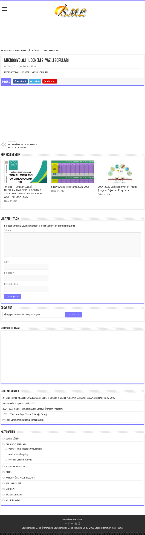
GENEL (9, 472)
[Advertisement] (72, 33)
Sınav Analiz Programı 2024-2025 (70, 186)
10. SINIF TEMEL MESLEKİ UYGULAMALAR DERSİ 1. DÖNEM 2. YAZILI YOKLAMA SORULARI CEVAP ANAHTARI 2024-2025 (23, 191)
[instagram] (79, 523)
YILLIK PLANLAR (13, 500)
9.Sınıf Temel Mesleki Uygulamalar (25, 448)
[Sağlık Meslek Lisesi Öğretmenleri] (72, 13)
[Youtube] (75, 523)
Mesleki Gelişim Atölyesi (20, 459)
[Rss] (65, 523)
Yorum (8, 230)
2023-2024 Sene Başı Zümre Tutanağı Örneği (24, 414)
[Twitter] (72, 523)
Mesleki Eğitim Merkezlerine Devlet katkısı (23, 419)
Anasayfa (7, 50)
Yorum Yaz (12, 66)
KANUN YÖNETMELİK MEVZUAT (20, 477)
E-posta (9, 272)
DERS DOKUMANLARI (16, 444)
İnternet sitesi (11, 284)
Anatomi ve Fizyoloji (18, 454)
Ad (6, 261)
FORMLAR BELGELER (15, 466)
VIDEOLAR (10, 489)
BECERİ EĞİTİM (12, 438)
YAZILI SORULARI (14, 494)
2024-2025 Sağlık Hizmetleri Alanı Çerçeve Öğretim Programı (117, 188)
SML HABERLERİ (13, 483)
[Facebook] (69, 523)
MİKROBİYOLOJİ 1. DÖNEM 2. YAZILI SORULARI (26, 72)
